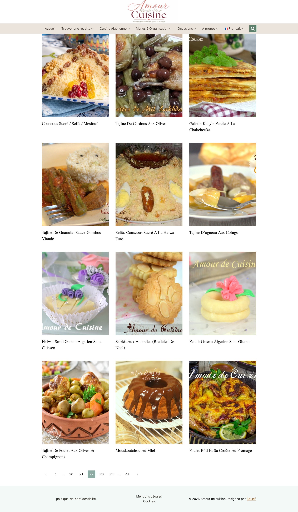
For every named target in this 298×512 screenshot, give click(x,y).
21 (81, 474)
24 (112, 474)
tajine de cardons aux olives (141, 123)
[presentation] (75, 75)
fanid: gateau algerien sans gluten (219, 341)
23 (102, 474)
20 (71, 474)
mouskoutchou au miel (135, 450)
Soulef (251, 499)
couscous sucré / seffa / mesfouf (70, 123)
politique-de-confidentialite (76, 499)
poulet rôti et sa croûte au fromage (220, 450)
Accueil (50, 28)
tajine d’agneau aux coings (213, 232)
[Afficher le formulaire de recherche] (252, 28)
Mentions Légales (149, 496)
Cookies (149, 501)
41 (127, 474)
